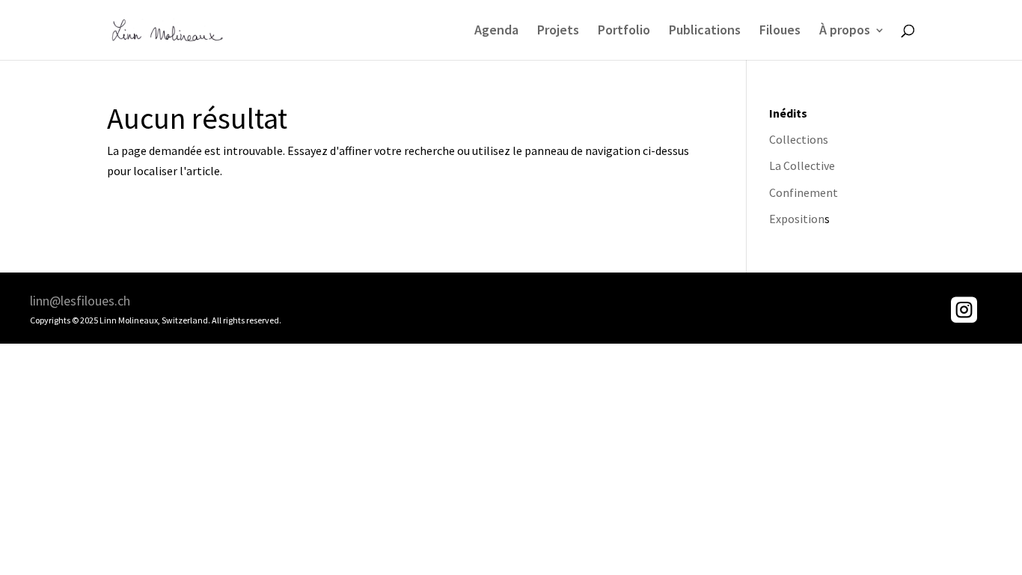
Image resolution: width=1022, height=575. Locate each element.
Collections (798, 139)
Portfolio (624, 31)
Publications (705, 31)
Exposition (796, 218)
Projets (558, 31)
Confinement (803, 192)
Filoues (780, 31)
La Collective (802, 165)
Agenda (496, 31)
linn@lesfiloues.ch (80, 300)
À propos (844, 31)
